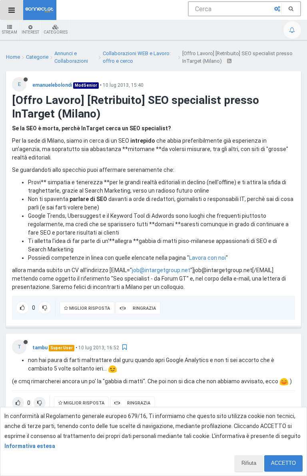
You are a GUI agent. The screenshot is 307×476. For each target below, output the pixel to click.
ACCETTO (283, 463)
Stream (9, 32)
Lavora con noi (207, 258)
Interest (30, 32)
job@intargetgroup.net (161, 270)
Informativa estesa (29, 446)
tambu (40, 348)
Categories (56, 32)
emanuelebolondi (52, 85)
